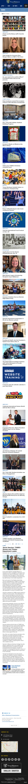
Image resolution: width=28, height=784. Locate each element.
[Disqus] (14, 691)
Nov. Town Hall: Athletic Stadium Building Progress (12, 123)
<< (5, 544)
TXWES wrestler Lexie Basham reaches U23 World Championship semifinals (13, 540)
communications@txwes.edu (8, 721)
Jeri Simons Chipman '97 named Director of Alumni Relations (12, 451)
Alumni (4, 163)
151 (19, 544)
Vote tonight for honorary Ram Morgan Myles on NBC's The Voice (13, 56)
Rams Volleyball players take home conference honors (13, 209)
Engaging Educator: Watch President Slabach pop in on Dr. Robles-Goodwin (14, 429)
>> (22, 544)
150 (16, 544)
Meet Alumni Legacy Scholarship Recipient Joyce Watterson (12, 276)
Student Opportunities (8, 75)
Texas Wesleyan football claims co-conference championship (13, 188)
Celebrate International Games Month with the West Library (14, 407)
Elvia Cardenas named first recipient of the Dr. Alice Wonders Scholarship (13, 101)
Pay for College (6, 250)
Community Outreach (7, 359)
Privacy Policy (21, 778)
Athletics (5, 185)
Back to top (14, 725)
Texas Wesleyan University (15, 552)
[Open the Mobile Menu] (26, 6)
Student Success (6, 99)
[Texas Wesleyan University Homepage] (14, 2)
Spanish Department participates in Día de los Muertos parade (13, 319)
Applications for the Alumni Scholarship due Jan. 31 (11, 252)
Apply (2, 6)
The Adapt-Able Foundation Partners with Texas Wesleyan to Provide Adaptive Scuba (13, 363)
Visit (9, 6)
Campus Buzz (5, 32)
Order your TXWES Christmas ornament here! (11, 166)
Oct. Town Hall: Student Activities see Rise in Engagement (14, 473)
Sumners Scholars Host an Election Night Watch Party (13, 297)
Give (21, 6)
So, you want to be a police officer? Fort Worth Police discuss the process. (13, 78)
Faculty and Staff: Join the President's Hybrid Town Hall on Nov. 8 (14, 340)
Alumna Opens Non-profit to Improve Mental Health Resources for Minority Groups (14, 495)
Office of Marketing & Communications (10, 715)
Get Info (15, 6)
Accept (25, 782)
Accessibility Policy (9, 779)
